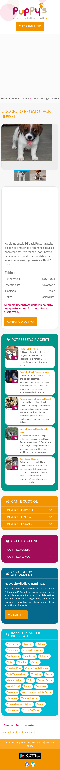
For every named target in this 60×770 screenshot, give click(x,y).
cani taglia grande (20, 524)
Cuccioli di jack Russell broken (34, 372)
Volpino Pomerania (33, 650)
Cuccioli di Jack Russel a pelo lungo (34, 431)
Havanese (12, 698)
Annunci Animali (20, 98)
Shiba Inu (44, 656)
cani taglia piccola (49, 98)
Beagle (49, 674)
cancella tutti (10, 732)
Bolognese (12, 692)
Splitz (31, 680)
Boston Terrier (45, 680)
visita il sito (16, 614)
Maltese (41, 644)
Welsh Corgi (13, 686)
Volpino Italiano (15, 680)
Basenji (40, 704)
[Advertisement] (30, 64)
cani (34, 98)
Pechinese (41, 686)
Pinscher (22, 662)
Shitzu (10, 662)
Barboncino (13, 644)
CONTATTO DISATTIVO (20, 321)
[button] (55, 147)
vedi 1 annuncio (27, 732)
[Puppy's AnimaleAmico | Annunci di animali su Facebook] (27, 765)
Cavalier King (14, 668)
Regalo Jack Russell (29, 349)
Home (4, 98)
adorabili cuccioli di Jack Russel (35, 399)
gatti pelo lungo (18, 556)
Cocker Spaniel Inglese (36, 668)
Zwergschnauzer (29, 698)
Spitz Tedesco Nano (17, 674)
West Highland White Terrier (37, 692)
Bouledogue (13, 656)
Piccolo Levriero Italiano (19, 704)
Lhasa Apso (13, 710)
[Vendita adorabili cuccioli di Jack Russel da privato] (11, 403)
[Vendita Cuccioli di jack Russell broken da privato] (11, 376)
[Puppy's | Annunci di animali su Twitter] (33, 765)
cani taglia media (19, 517)
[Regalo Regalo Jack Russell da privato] (11, 353)
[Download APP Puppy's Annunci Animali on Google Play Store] (30, 758)
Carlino (35, 662)
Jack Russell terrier (29, 459)
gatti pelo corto (18, 549)
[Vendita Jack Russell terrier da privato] (11, 463)
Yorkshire (36, 674)
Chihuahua (12, 650)
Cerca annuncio (30, 26)
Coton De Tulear (31, 710)
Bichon (28, 686)
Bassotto (28, 644)
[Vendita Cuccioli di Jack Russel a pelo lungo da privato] (11, 433)
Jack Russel (29, 656)
